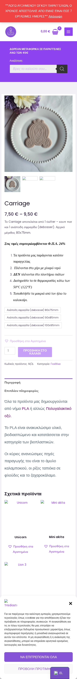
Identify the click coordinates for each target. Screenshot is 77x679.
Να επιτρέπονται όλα (38, 657)
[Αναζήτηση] (62, 69)
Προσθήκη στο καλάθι (35, 352)
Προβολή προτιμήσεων (38, 669)
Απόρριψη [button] (55, 16)
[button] (70, 603)
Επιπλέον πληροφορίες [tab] (21, 391)
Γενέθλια (56, 364)
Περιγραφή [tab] (12, 382)
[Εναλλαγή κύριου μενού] (68, 31)
